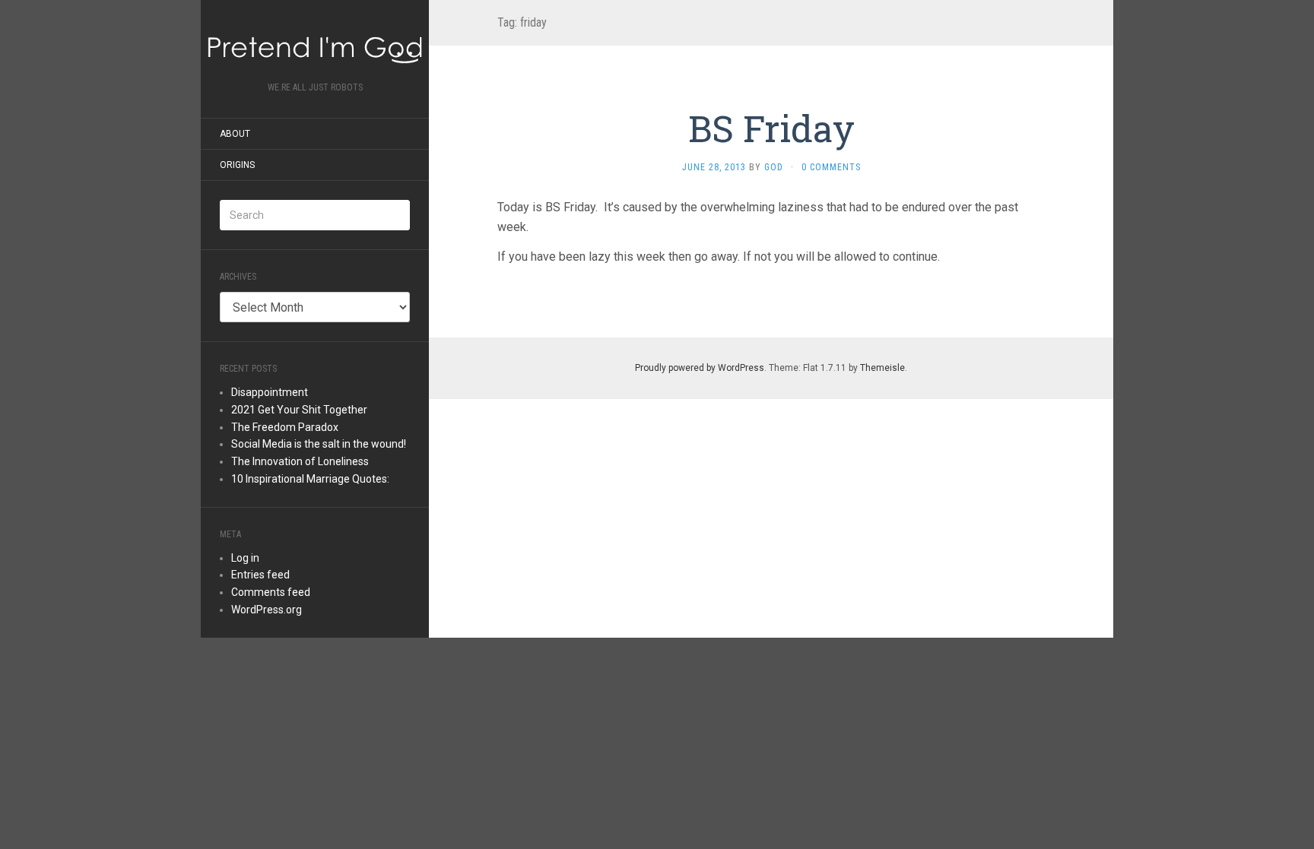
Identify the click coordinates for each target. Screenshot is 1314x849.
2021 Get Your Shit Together (299, 410)
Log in (245, 558)
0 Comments (831, 167)
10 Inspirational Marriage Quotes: (310, 479)
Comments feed (270, 592)
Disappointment (269, 392)
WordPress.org (266, 609)
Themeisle (882, 368)
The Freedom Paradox (284, 427)
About (235, 133)
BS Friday (771, 128)
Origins (237, 165)
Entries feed (260, 575)
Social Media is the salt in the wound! (318, 444)
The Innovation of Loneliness (300, 461)
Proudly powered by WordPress (699, 368)
